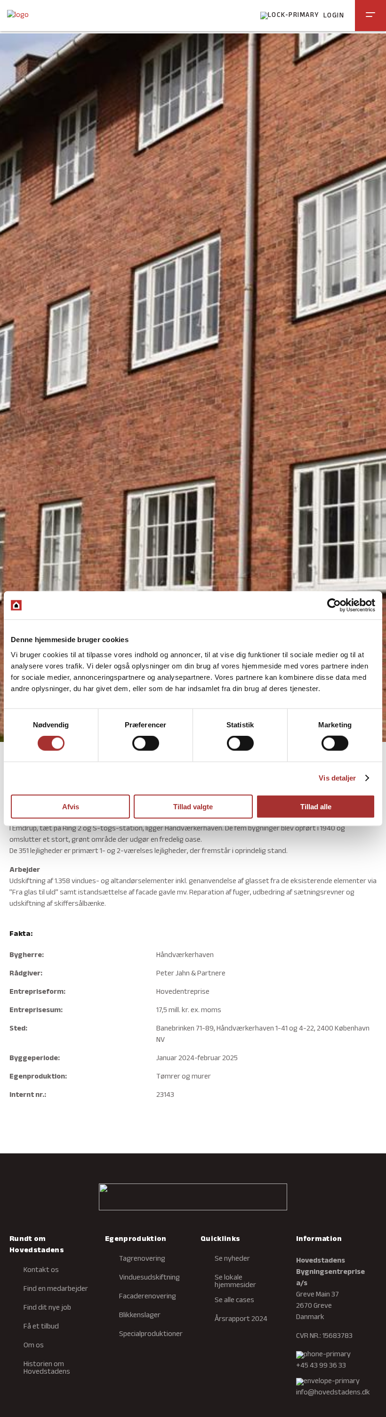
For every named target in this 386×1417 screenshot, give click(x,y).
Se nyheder (232, 1259)
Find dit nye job (47, 1308)
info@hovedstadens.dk (333, 1393)
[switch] (145, 743)
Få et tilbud (41, 1327)
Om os (34, 1346)
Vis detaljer (337, 778)
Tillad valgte (193, 806)
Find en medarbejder (56, 1289)
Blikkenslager (140, 1316)
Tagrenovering (142, 1259)
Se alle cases (234, 1300)
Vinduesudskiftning (149, 1278)
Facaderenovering (147, 1297)
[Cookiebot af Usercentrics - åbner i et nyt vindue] (334, 605)
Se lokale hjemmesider (235, 1281)
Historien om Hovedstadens (47, 1368)
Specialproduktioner (151, 1334)
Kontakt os (41, 1270)
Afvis (70, 806)
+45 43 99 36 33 (321, 1366)
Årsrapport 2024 (241, 1319)
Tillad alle (315, 806)
